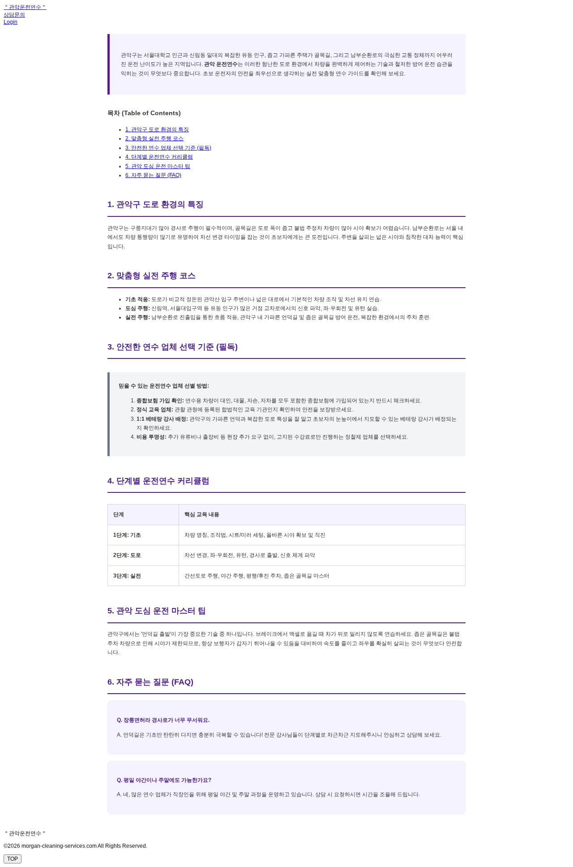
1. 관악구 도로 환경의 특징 (157, 129)
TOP (12, 859)
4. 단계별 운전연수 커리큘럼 (159, 157)
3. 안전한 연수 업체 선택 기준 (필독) (168, 148)
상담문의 (14, 15)
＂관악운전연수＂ (25, 7)
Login (10, 22)
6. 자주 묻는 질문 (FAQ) (153, 175)
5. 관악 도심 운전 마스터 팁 (157, 166)
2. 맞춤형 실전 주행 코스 (154, 138)
